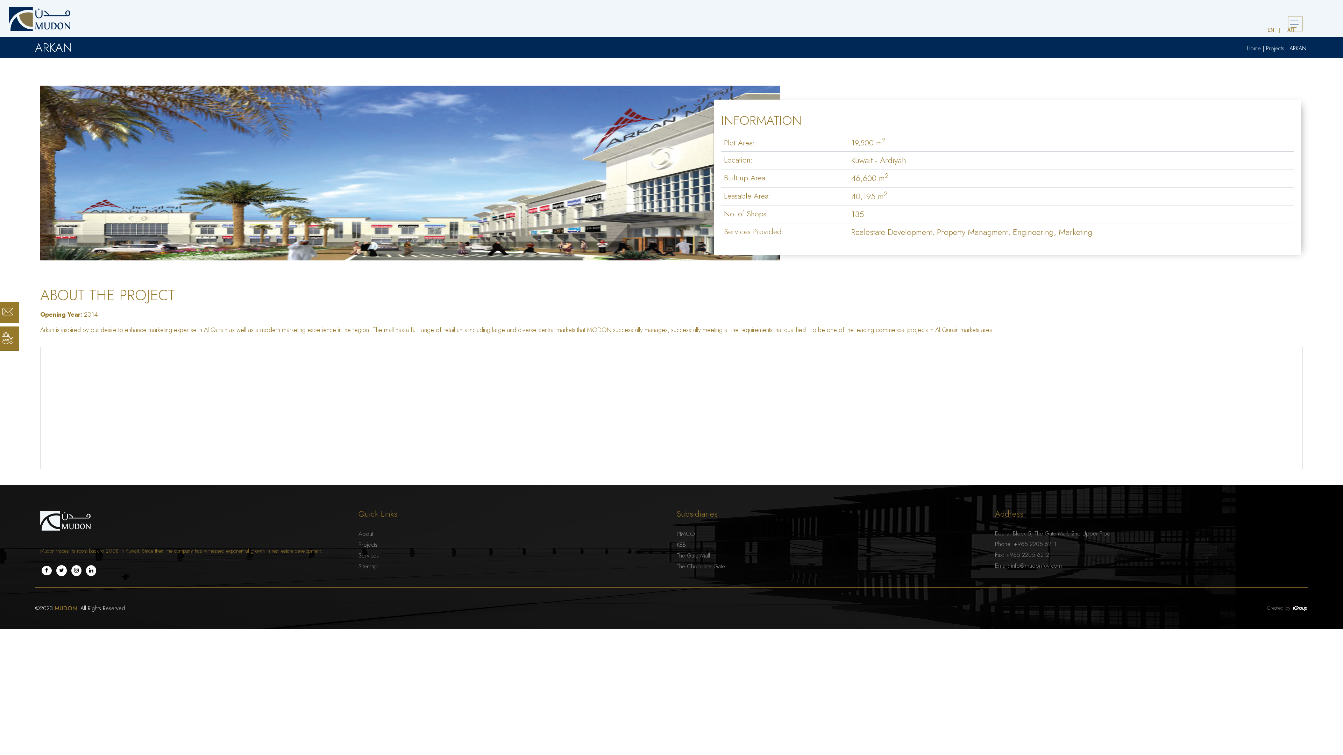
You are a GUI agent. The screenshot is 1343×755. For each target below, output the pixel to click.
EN (1270, 29)
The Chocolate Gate (701, 566)
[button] (2, 3)
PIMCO (686, 534)
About (365, 534)
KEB (681, 544)
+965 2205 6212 (1027, 555)
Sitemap (368, 566)
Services (368, 555)
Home (1254, 48)
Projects (1275, 48)
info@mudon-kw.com (1036, 565)
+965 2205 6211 (1035, 544)
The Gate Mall (693, 555)
